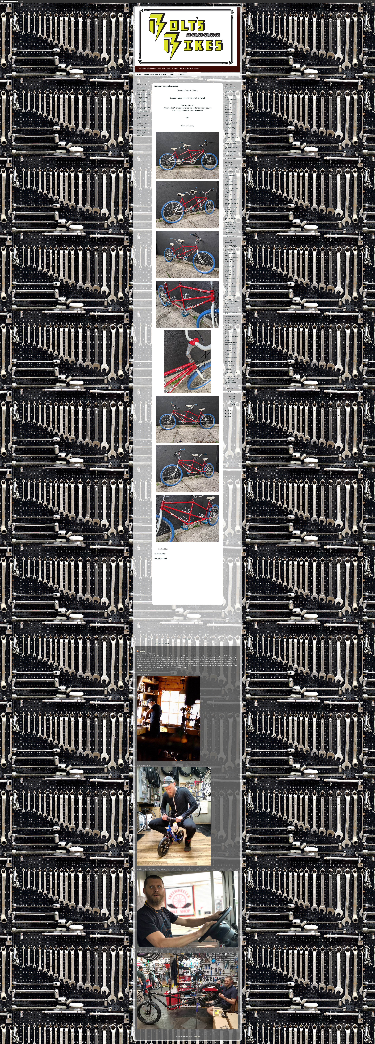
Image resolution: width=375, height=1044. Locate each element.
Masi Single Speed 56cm (230, 96)
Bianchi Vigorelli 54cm (231, 323)
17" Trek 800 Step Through (230, 275)
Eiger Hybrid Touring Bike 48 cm (231, 200)
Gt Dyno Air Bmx (230, 216)
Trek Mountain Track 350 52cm (231, 185)
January (231, 394)
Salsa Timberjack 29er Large (231, 283)
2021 (228, 411)
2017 (228, 413)
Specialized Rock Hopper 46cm (230, 154)
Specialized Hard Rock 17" (231, 337)
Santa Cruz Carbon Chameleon (230, 349)
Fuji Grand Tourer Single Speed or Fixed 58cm (231, 129)
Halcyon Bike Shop (142, 130)
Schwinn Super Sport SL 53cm (231, 88)
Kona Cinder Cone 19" (231, 329)
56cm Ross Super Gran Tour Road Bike (143, 108)
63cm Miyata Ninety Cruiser (142, 112)
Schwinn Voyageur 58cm (230, 104)
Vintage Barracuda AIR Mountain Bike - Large (143, 93)
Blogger (197, 1037)
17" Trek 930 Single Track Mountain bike (142, 98)
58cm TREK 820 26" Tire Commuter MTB (231, 246)
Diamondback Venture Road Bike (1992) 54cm (231, 232)
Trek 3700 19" (229, 112)
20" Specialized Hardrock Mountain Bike (230, 382)
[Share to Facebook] (165, 549)
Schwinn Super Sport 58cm (231, 195)
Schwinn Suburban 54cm (230, 176)
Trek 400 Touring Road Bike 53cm (231, 204)
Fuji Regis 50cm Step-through (231, 191)
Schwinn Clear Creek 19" (231, 373)
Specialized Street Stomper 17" (230, 369)
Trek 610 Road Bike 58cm (230, 219)
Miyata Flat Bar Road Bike (231, 358)
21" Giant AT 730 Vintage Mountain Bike (231, 377)
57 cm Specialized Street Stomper (230, 267)
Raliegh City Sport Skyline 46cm (230, 223)
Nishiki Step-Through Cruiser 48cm (231, 212)
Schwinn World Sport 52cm (231, 313)
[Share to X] (163, 549)
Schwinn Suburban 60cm (230, 172)
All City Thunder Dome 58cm (230, 262)
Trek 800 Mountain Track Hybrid (230, 362)
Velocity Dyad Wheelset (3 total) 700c (231, 319)
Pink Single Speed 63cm (230, 115)
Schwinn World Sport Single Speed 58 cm (231, 241)
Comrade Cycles (141, 133)
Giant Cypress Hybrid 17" (231, 333)
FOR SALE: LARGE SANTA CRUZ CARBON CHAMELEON (233, 401)
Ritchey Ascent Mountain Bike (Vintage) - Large (141, 88)
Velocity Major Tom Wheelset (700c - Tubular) (142, 117)
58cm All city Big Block (230, 304)
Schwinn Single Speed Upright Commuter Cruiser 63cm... (231, 143)
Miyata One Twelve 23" (231, 316)
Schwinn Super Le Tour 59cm (230, 108)
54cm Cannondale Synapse (230, 292)
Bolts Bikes (142, 651)
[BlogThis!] (161, 549)
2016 (228, 416)
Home (187, 639)
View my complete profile (144, 670)
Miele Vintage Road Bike (230, 345)
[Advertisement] (187, 621)
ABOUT (172, 74)
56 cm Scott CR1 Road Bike (231, 287)
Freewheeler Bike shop (143, 128)
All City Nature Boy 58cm (230, 250)
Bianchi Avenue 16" (230, 151)
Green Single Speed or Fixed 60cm (231, 119)
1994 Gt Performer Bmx (230, 308)
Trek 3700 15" (229, 162)
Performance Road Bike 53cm (231, 279)
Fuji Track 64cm (229, 165)
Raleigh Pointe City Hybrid (230, 353)
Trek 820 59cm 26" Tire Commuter (230, 134)
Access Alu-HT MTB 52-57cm (231, 208)
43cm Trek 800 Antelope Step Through (231, 300)
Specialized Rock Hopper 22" (230, 326)
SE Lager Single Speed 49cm (231, 138)
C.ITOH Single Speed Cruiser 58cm (231, 180)
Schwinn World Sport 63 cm (231, 168)
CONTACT (182, 74)
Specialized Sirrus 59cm (230, 92)
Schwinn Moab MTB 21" (231, 296)
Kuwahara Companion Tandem (231, 341)
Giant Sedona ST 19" (231, 365)
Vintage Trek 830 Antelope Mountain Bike (142, 103)
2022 (228, 391)
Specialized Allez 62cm (231, 188)
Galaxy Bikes (140, 135)
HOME (139, 74)
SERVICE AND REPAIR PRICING (155, 74)
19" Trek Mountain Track (230, 254)
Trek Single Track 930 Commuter (231, 124)
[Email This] (159, 549)
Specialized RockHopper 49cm (230, 271)
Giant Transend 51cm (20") (231, 237)
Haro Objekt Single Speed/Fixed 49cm (230, 227)
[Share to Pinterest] (167, 549)
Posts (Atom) (166, 643)
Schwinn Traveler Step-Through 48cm (231, 258)
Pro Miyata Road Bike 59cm (231, 148)
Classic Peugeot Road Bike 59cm (231, 100)
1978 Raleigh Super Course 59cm (230, 159)
